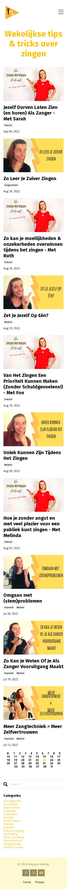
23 (44, 760)
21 (29, 760)
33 (58, 763)
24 (51, 760)
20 (22, 760)
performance (11, 820)
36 (30, 766)
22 (37, 760)
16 (51, 756)
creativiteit (10, 804)
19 (15, 760)
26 (8, 763)
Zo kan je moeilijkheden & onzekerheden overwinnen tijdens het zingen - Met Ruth (33, 247)
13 (29, 756)
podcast (8, 125)
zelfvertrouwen (13, 847)
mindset (8, 322)
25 (58, 760)
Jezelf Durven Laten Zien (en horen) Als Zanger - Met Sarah (30, 113)
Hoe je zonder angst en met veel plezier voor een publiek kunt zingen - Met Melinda (31, 526)
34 (15, 766)
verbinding (10, 834)
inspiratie (9, 607)
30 (37, 763)
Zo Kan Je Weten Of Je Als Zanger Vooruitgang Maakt (33, 664)
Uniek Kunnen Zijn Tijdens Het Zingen (32, 455)
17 (58, 756)
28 (22, 763)
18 (8, 760)
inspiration (10, 814)
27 (15, 763)
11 (15, 756)
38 (44, 766)
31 (44, 763)
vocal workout (13, 840)
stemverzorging (13, 830)
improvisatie (11, 807)
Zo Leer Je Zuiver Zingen (29, 178)
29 (29, 763)
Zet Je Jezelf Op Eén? (25, 315)
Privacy (39, 882)
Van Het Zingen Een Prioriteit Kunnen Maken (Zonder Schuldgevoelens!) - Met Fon (33, 383)
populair (8, 827)
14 (37, 756)
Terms (27, 882)
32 (51, 763)
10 (8, 756)
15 (44, 756)
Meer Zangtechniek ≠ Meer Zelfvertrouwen (32, 729)
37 (37, 766)
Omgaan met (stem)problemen (22, 598)
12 (22, 756)
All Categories (12, 801)
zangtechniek (11, 185)
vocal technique (14, 837)
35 (23, 766)
